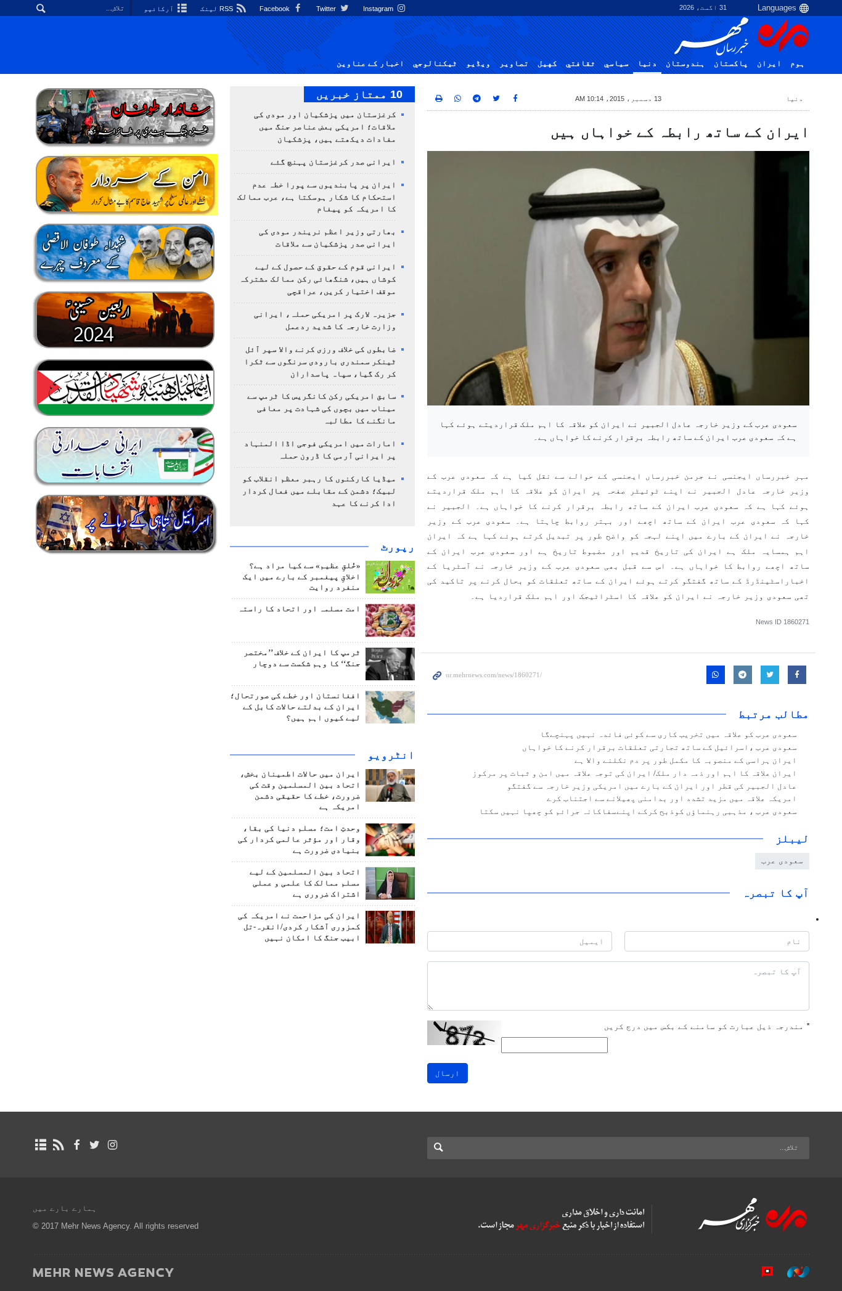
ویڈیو (478, 63)
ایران (769, 63)
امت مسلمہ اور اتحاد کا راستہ (299, 609)
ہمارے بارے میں (65, 1208)
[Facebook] (76, 1145)
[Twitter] (94, 1145)
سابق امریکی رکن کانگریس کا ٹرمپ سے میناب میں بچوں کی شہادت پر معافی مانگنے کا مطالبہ (321, 408)
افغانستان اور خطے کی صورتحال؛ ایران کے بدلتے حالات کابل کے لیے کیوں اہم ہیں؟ (295, 706)
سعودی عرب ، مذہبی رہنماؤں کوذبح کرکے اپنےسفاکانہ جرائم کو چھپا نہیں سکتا (638, 811)
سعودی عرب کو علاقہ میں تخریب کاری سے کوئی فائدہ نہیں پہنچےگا (668, 734)
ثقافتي (580, 63)
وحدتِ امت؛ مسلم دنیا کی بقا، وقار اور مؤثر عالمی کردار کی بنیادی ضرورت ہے (299, 839)
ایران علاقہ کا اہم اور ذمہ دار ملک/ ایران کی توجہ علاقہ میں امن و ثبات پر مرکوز (634, 773)
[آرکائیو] (40, 1145)
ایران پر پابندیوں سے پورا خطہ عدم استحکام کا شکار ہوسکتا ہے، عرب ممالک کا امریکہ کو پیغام (316, 197)
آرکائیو (160, 8)
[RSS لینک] (58, 1145)
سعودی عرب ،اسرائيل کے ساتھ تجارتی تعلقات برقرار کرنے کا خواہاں (659, 747)
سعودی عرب (782, 860)
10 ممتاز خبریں (359, 94)
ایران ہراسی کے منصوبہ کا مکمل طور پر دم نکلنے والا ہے (685, 760)
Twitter (327, 8)
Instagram (379, 8)
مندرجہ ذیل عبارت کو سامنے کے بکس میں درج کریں (706, 1026)
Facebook (276, 8)
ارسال (447, 1073)
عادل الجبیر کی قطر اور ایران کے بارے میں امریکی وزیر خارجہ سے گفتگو (652, 786)
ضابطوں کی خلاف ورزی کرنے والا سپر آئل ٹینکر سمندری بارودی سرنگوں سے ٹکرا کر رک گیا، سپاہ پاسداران (320, 361)
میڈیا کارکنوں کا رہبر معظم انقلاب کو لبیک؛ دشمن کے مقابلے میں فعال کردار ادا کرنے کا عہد (319, 491)
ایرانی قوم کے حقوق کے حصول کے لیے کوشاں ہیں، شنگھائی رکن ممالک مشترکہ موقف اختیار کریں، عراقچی (317, 279)
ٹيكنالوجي (435, 63)
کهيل (547, 63)
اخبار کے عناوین (370, 63)
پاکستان (731, 63)
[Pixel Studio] (761, 1271)
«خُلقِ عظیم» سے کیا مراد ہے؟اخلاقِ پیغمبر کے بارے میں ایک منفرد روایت (302, 576)
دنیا (647, 63)
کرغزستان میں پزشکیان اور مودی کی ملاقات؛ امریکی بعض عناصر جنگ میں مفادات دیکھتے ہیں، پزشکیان (325, 127)
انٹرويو (391, 755)
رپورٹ (398, 546)
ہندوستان (685, 63)
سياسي (616, 63)
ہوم (797, 63)
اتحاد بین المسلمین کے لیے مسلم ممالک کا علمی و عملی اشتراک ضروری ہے (305, 883)
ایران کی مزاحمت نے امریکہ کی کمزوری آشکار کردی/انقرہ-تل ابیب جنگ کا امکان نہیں (299, 926)
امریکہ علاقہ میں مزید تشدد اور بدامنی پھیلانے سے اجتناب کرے (672, 798)
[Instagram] (112, 1145)
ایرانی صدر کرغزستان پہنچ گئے (333, 162)
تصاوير (514, 63)
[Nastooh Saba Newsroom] (792, 1271)
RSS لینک (217, 8)
